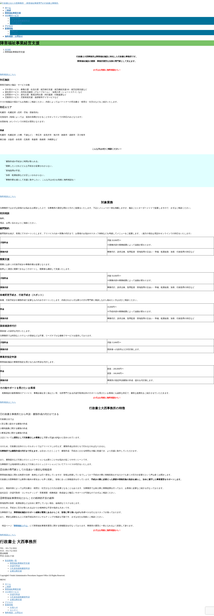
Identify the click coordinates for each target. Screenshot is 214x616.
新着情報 (9, 605)
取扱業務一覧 (11, 561)
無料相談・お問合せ (14, 613)
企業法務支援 (16, 23)
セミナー (14, 34)
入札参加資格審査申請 (20, 21)
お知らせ (14, 31)
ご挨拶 (8, 587)
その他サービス (12, 592)
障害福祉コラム (21, 526)
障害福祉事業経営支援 (20, 563)
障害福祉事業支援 (13, 589)
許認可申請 (15, 18)
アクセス (9, 602)
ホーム (8, 584)
